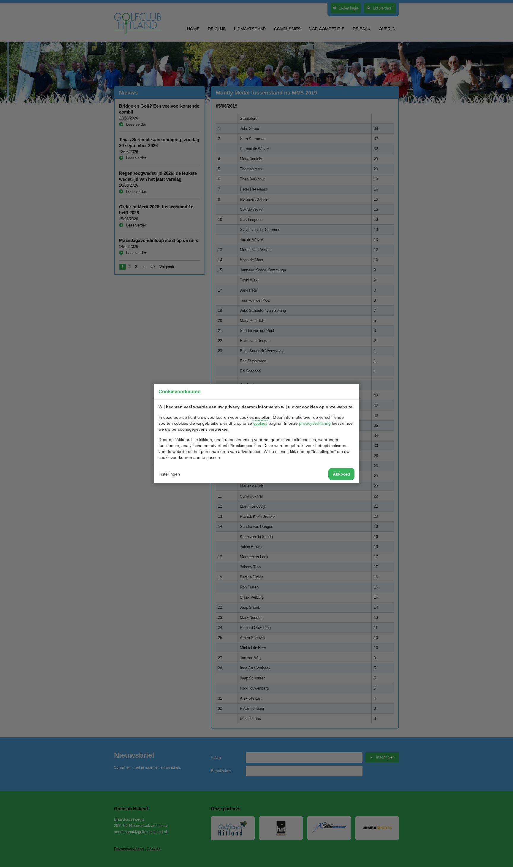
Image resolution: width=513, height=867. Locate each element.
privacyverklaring (315, 423)
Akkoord (341, 474)
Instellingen (169, 474)
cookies (260, 423)
